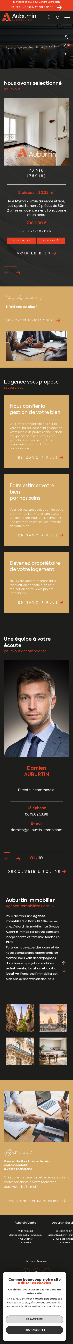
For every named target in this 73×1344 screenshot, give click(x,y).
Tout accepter (34, 1330)
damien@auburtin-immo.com (25, 1235)
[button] (18, 272)
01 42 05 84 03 (25, 1231)
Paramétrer (34, 1319)
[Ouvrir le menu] (67, 17)
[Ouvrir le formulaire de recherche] (58, 17)
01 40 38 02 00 (64, 1231)
